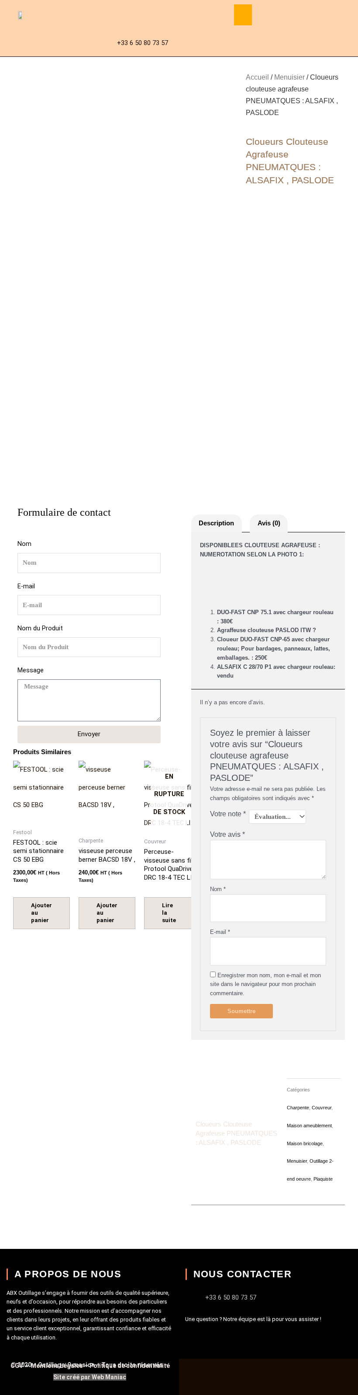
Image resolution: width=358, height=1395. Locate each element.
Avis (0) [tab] (269, 523)
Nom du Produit (40, 628)
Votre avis (227, 834)
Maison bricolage (305, 1143)
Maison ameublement (309, 1125)
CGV (17, 1365)
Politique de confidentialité (130, 1365)
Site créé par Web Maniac (89, 1377)
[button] (243, 14)
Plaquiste (323, 1179)
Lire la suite (169, 912)
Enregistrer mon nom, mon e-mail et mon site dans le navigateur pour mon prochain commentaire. (265, 984)
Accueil (257, 77)
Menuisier (289, 77)
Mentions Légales (57, 1365)
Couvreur (321, 1107)
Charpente (298, 1107)
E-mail (26, 586)
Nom (24, 544)
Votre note (228, 814)
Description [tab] (216, 523)
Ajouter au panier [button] (41, 912)
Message (30, 670)
